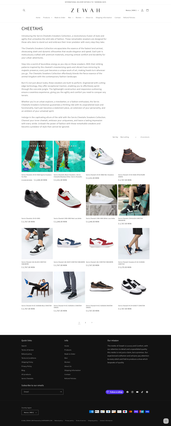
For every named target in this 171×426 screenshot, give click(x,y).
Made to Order (69, 354)
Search (24, 346)
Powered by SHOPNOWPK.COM (43, 420)
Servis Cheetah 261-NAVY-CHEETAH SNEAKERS (69, 262)
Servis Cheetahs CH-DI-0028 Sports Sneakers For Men (36, 176)
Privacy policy (69, 420)
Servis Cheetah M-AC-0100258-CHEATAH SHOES (99, 307)
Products (67, 350)
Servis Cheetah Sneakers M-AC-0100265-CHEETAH (131, 263)
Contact (67, 374)
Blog (23, 370)
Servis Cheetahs (27, 378)
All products (26, 374)
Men (66, 358)
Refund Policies (70, 378)
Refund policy (27, 354)
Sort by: (115, 137)
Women (67, 362)
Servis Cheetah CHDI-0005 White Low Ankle (100, 218)
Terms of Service (28, 350)
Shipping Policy (27, 362)
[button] (24, 10)
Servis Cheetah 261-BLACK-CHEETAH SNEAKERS (34, 263)
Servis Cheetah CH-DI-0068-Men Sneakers (100, 175)
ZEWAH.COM (30, 420)
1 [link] (79, 322)
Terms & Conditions (29, 358)
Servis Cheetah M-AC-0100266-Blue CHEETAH (37, 306)
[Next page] (91, 322)
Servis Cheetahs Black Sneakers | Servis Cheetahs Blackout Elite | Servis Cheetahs (68, 176)
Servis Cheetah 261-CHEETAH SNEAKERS (99, 262)
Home (66, 346)
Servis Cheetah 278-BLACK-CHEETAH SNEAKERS (130, 219)
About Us (67, 366)
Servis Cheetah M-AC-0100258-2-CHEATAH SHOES (68, 307)
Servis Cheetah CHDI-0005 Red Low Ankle (67, 218)
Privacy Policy (27, 366)
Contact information (106, 420)
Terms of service (81, 420)
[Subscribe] (60, 391)
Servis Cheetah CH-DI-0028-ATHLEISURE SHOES (131, 176)
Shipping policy (93, 420)
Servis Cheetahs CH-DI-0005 (31, 218)
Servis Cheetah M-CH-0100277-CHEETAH (131, 306)
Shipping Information (72, 370)
